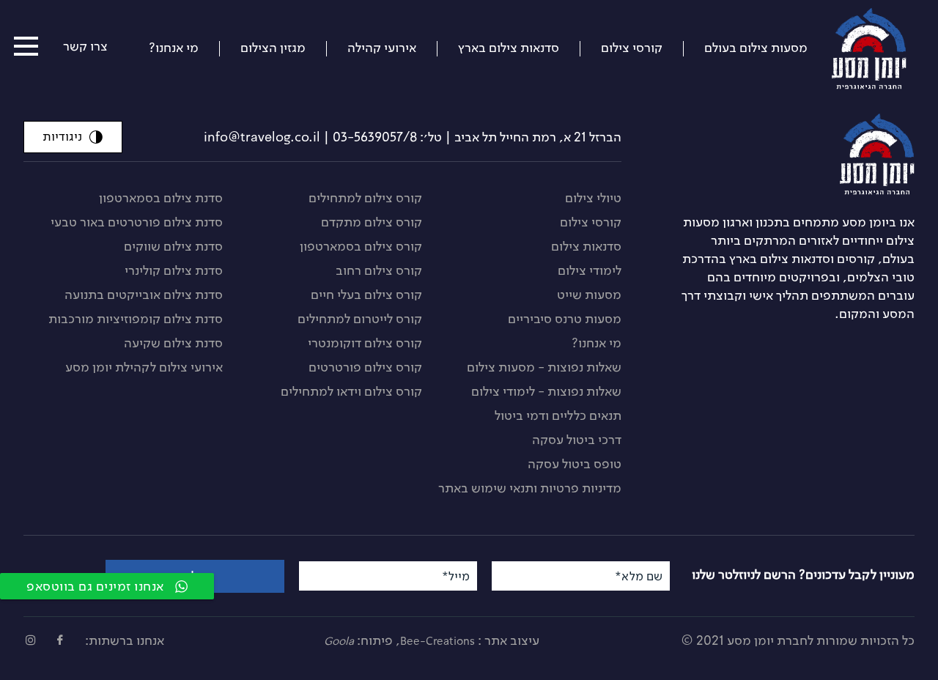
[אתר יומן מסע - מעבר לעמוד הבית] (885, 44)
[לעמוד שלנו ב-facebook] (60, 640)
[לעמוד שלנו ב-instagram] (30, 640)
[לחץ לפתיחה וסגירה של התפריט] (26, 46)
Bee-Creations (437, 641)
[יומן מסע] (795, 154)
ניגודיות (62, 136)
